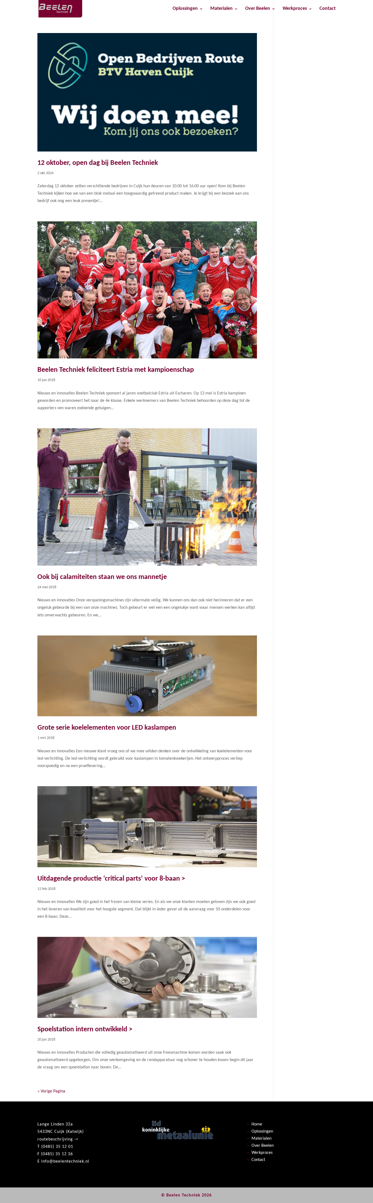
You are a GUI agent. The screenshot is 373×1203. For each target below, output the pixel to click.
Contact (327, 9)
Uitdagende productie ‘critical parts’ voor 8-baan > (111, 879)
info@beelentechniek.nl (65, 1161)
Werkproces (295, 9)
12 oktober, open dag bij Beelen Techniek (97, 163)
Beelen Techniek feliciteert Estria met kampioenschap (115, 370)
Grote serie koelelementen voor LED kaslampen (106, 728)
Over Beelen (257, 9)
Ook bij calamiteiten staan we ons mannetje (102, 577)
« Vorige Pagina (51, 1091)
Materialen (221, 9)
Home (256, 1124)
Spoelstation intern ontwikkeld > (84, 1029)
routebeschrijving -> (57, 1139)
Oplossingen (185, 9)
